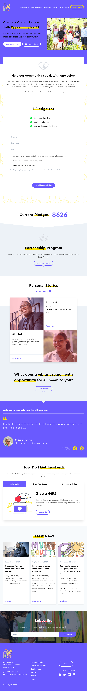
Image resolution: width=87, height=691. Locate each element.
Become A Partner (43, 263)
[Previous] (77, 47)
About (33, 676)
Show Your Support (40, 484)
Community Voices (38, 665)
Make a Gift (14, 484)
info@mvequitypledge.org (17, 674)
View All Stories (42, 291)
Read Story (9, 601)
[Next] (82, 47)
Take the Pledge (77, 7)
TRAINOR (14, 685)
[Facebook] (60, 674)
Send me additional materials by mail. (27, 161)
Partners (34, 672)
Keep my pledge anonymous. (24, 165)
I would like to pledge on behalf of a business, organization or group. (40, 156)
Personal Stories (37, 662)
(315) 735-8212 (12, 671)
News (33, 679)
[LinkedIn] (69, 674)
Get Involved (36, 669)
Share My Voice (44, 389)
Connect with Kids (69, 484)
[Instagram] (74, 674)
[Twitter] (64, 674)
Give (66, 664)
